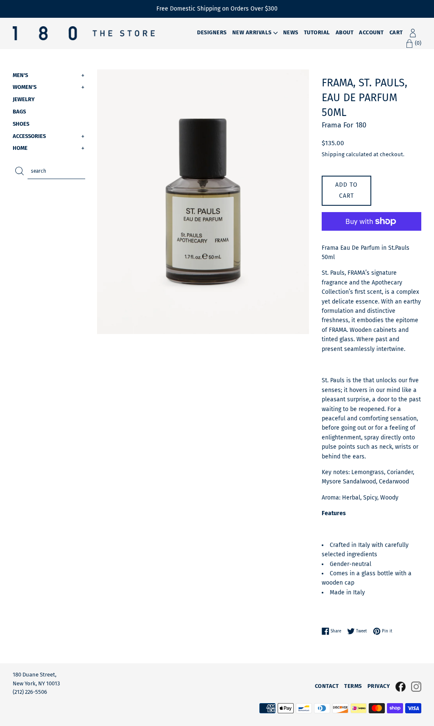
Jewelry (24, 99)
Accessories (48, 136)
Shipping (333, 154)
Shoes (21, 124)
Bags (19, 111)
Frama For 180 (344, 125)
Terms (353, 686)
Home (48, 148)
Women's (48, 87)
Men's (48, 75)
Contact (327, 686)
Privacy (378, 686)
